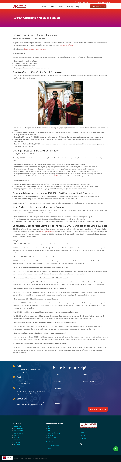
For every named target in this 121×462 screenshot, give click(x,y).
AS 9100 (16, 437)
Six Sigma (50, 435)
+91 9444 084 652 (83, 2)
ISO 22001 (17, 444)
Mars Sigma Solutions (47, 232)
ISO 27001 (17, 442)
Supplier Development (53, 442)
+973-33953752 (22, 372)
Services (60, 7)
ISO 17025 (17, 440)
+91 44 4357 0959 (35, 370)
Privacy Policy (84, 432)
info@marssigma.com (24, 383)
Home (44, 7)
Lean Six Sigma (52, 437)
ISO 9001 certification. (67, 45)
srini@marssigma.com (104, 2)
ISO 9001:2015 (18, 426)
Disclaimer (83, 435)
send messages (98, 409)
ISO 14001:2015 (18, 428)
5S (48, 426)
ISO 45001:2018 (18, 433)
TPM (49, 428)
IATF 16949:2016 (18, 431)
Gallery (76, 7)
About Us (51, 7)
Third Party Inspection (53, 445)
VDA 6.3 (16, 435)
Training (70, 7)
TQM (49, 431)
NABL (15, 447)
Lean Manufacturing (54, 433)
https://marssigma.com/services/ (35, 49)
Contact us (83, 439)
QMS (56, 176)
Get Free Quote (98, 6)
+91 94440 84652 (22, 370)
